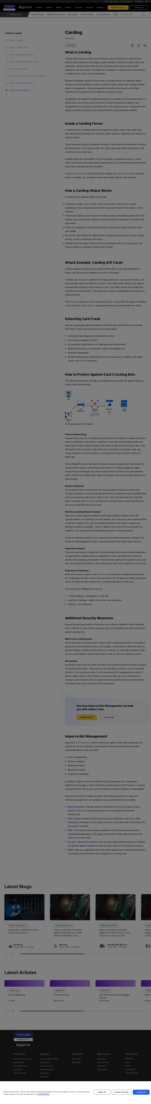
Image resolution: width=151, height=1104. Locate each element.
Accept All (141, 1092)
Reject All (102, 1092)
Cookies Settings (122, 1092)
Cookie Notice (43, 1094)
